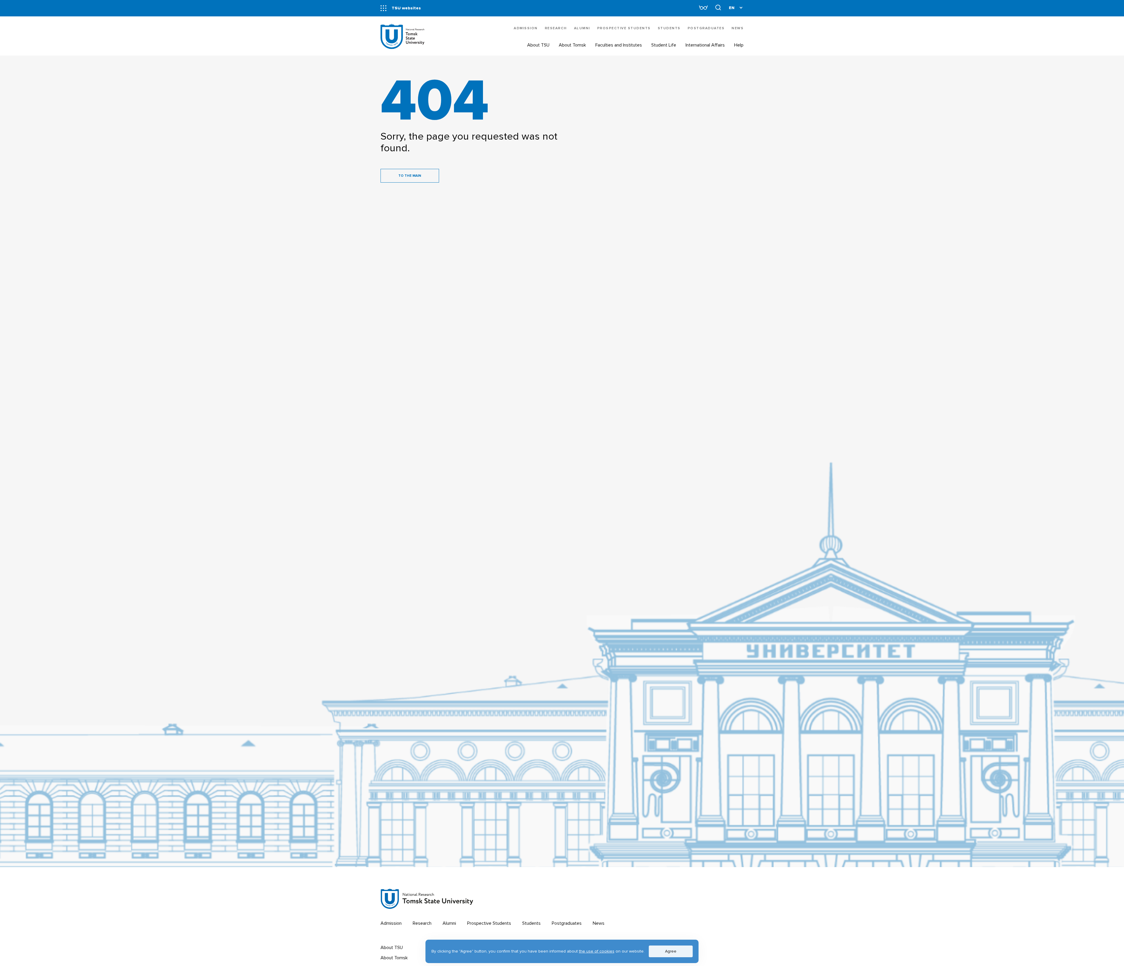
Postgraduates (706, 28)
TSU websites (406, 8)
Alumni (582, 28)
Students (669, 28)
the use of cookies (596, 951)
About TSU (392, 947)
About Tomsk (394, 958)
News (737, 28)
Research (556, 28)
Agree (670, 951)
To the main (409, 176)
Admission (526, 28)
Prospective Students (624, 28)
